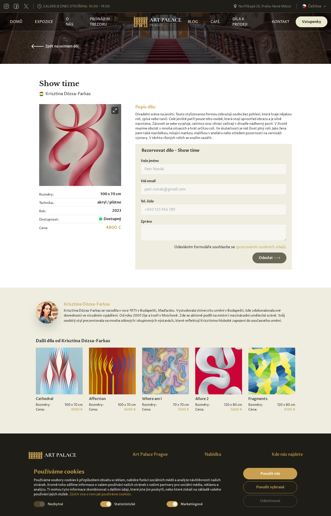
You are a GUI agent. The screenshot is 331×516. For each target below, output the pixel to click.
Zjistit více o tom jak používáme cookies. (100, 494)
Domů (16, 21)
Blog (193, 21)
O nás (69, 22)
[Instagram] (6, 6)
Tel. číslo (147, 201)
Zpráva (146, 221)
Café (215, 21)
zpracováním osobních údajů (260, 247)
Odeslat (266, 257)
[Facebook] (16, 6)
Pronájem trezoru (100, 22)
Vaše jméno (150, 161)
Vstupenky (311, 21)
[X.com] (26, 6)
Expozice (44, 21)
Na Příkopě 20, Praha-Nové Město (264, 6)
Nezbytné (55, 504)
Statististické (124, 504)
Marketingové (192, 504)
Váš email (148, 181)
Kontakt (280, 21)
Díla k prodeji (239, 22)
